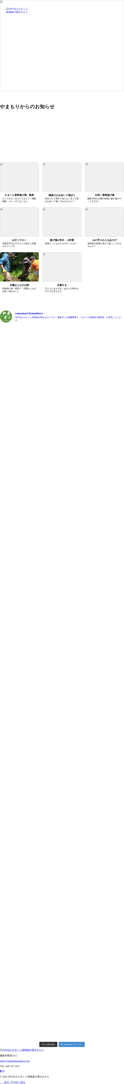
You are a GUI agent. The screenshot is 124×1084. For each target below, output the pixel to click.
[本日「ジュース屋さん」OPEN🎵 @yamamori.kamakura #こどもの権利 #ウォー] (51, 849)
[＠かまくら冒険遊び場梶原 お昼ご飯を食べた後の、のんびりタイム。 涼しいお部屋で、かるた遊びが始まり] (72, 853)
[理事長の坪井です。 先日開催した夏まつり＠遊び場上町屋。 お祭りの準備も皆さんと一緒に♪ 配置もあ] (93, 935)
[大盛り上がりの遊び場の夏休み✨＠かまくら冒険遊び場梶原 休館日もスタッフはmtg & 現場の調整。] (51, 609)
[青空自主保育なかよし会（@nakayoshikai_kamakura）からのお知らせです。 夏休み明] (9, 707)
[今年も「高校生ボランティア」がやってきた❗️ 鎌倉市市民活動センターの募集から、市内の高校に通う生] (114, 402)
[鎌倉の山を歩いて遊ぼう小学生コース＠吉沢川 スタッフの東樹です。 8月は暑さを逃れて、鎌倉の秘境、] (93, 692)
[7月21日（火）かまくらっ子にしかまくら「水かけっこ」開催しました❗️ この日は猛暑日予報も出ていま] (30, 908)
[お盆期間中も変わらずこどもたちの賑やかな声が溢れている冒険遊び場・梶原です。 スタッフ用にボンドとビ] (30, 519)
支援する (101, 7)
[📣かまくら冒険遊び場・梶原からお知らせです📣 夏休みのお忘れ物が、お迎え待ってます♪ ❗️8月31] (30, 351)
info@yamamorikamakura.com (15, 1061)
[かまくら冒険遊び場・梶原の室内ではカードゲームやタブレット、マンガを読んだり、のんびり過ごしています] (114, 498)
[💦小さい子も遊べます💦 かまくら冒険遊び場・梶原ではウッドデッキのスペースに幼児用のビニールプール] (51, 364)
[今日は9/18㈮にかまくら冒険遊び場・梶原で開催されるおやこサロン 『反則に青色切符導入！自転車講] (9, 402)
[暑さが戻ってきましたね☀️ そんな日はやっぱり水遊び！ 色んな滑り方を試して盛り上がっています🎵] (30, 604)
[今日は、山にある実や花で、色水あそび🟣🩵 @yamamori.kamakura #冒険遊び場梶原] (9, 495)
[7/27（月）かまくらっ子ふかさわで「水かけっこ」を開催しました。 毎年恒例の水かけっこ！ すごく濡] (114, 620)
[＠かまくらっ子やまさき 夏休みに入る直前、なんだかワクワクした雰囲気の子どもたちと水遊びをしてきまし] (114, 861)
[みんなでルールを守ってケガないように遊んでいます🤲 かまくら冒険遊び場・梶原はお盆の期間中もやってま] (51, 512)
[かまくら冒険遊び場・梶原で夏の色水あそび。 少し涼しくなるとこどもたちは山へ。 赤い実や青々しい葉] (72, 361)
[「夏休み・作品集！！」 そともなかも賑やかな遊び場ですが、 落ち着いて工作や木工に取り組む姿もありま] (72, 511)
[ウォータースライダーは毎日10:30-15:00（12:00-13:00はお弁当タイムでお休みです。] (93, 531)
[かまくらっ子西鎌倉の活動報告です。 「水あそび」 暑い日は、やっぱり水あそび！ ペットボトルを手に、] (9, 891)
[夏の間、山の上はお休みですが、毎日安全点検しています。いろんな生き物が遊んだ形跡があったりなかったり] (72, 604)
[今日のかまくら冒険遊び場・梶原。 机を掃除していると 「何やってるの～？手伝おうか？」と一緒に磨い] (93, 351)
